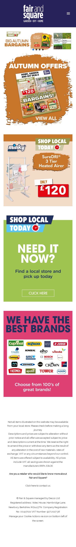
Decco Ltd (54, 498)
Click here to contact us (37, 485)
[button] (33, 49)
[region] (38, 41)
